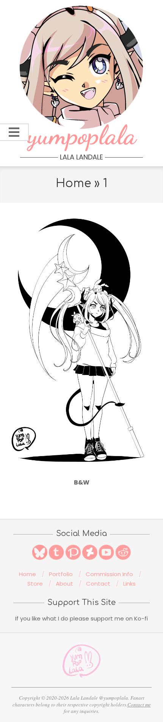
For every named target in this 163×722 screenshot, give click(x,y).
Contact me (139, 704)
